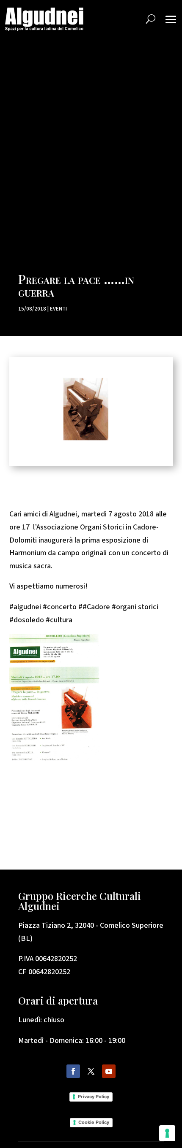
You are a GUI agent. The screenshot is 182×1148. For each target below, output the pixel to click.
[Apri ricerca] (150, 19)
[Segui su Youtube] (109, 1071)
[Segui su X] (91, 1071)
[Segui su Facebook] (73, 1071)
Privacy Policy (93, 1096)
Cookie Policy (93, 1122)
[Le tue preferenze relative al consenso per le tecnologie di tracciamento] (167, 1133)
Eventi (58, 308)
